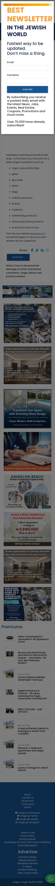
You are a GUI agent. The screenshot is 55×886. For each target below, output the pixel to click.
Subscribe (28, 89)
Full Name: (13, 75)
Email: (10, 62)
